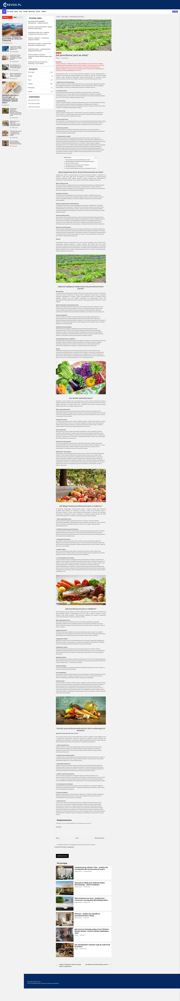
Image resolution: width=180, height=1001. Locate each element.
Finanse (16, 11)
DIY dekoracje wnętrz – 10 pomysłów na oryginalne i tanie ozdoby (16, 133)
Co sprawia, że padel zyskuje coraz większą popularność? (16, 48)
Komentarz (59, 827)
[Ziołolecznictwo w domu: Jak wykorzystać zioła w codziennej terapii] (5, 123)
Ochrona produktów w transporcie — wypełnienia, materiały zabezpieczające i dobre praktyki (40, 56)
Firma (20, 11)
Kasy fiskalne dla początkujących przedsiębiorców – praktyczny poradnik (38, 22)
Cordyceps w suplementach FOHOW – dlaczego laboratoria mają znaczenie (40, 27)
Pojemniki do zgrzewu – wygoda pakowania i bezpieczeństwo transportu (39, 50)
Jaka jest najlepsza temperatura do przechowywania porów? (79, 161)
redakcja (57, 58)
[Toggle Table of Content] (95, 158)
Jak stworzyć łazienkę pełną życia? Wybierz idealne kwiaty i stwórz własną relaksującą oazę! (92, 931)
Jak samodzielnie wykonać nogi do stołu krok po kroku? (92, 946)
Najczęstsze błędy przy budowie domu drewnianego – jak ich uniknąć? (90, 884)
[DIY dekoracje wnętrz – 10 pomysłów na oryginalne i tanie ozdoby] (5, 133)
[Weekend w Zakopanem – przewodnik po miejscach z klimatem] (12, 29)
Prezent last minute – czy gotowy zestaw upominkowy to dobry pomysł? (16, 57)
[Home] (4, 11)
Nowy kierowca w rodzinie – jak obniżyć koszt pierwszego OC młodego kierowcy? (39, 44)
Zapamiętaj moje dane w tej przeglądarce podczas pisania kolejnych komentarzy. (76, 844)
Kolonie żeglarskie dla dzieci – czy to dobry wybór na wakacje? (16, 75)
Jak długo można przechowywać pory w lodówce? (77, 165)
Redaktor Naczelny (78, 871)
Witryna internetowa (99, 838)
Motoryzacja (32, 11)
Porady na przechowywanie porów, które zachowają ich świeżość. (81, 168)
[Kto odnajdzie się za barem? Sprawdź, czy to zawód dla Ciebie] (5, 67)
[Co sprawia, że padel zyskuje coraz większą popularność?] (5, 49)
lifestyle (5, 17)
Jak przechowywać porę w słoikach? (74, 166)
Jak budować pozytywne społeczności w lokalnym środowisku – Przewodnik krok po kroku (16, 112)
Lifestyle (25, 11)
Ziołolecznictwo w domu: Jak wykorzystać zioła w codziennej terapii (15, 123)
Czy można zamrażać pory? (71, 163)
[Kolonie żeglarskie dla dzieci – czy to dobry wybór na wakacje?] (5, 76)
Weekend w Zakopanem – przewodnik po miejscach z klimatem (12, 39)
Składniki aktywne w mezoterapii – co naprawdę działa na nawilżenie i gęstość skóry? (10, 99)
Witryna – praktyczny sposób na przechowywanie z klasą (87, 915)
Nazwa (58, 838)
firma (15, 17)
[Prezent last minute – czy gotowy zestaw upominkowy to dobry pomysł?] (5, 57)
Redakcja (43, 11)
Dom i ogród (10, 11)
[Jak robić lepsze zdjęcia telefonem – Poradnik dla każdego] (5, 143)
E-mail (77, 838)
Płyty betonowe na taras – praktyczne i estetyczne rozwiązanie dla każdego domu (91, 899)
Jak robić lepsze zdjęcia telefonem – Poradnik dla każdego (15, 142)
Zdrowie (38, 11)
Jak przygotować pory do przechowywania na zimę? (77, 160)
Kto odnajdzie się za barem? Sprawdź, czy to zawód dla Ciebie (15, 66)
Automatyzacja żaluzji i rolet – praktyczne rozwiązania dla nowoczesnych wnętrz (91, 868)
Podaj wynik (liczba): (59, 847)
